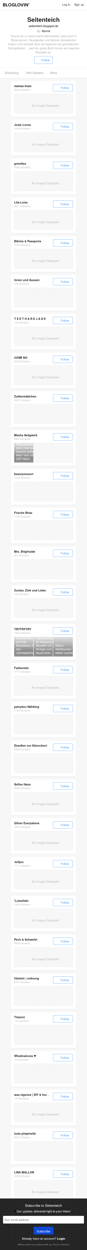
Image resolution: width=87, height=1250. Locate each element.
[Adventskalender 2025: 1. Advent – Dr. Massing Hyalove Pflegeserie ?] (43, 569)
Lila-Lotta (21, 202)
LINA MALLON (24, 1172)
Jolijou (19, 862)
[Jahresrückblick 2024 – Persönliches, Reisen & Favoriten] (23, 569)
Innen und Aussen (27, 280)
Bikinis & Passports (27, 241)
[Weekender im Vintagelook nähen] (63, 724)
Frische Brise (23, 513)
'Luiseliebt (21, 901)
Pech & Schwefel (25, 939)
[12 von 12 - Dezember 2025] (23, 763)
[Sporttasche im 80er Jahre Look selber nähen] (43, 724)
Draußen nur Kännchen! (30, 745)
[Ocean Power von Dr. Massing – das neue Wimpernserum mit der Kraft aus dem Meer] (63, 569)
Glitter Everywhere (26, 823)
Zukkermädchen (25, 396)
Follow (45, 60)
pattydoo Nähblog (26, 707)
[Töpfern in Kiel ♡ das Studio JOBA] (43, 1034)
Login (61, 1238)
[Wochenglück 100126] (23, 996)
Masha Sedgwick (25, 435)
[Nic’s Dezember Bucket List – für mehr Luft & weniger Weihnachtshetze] (63, 1151)
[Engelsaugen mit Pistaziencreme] (63, 1073)
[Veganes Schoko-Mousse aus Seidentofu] (43, 1073)
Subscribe (43, 1231)
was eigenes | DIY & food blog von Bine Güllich (47, 1095)
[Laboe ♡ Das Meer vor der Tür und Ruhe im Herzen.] (63, 1034)
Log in (66, 4)
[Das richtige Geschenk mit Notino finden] (23, 297)
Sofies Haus (22, 784)
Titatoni (19, 1017)
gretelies (20, 163)
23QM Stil (20, 357)
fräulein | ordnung (26, 978)
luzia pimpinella (25, 1133)
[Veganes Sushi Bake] (23, 1073)
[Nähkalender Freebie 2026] (23, 724)
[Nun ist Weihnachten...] (43, 530)
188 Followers (34, 73)
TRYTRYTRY (22, 629)
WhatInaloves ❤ (25, 1056)
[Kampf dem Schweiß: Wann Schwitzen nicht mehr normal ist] (23, 491)
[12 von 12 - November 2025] (43, 763)
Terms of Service (61, 1244)
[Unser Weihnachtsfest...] (23, 530)
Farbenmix (21, 668)
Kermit (46, 31)
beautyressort (23, 474)
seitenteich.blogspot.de (43, 26)
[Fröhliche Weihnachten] (63, 996)
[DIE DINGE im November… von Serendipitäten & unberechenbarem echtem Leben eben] (43, 1151)
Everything (12, 73)
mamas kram (22, 86)
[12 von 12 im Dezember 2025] (63, 530)
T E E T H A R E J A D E (30, 319)
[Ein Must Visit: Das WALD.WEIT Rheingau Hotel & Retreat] (23, 414)
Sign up (79, 4)
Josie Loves (22, 125)
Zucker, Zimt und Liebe (30, 590)
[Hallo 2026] (43, 996)
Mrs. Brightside (24, 551)
